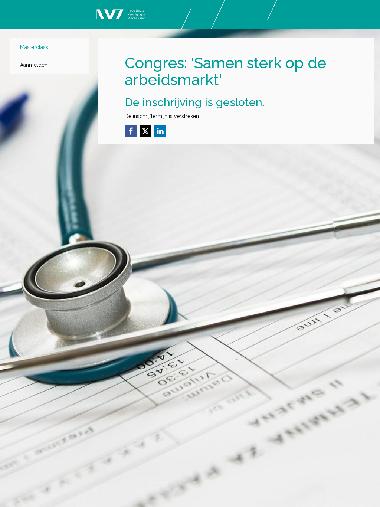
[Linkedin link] (160, 131)
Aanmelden (34, 65)
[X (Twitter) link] (145, 131)
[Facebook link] (131, 131)
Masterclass (34, 47)
